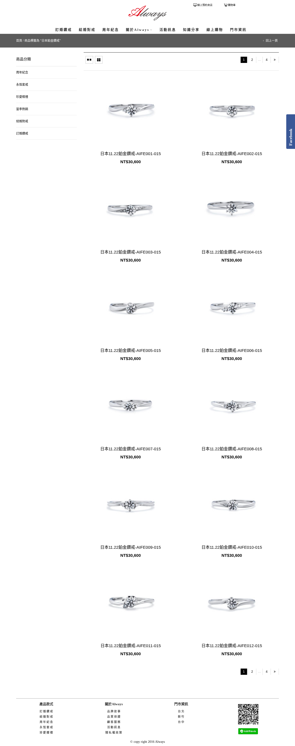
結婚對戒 (87, 30)
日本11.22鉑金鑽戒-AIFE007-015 (130, 449)
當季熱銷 (22, 109)
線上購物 (214, 30)
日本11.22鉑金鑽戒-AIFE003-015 (130, 252)
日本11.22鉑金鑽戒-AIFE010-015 (231, 547)
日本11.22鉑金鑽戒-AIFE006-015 (231, 350)
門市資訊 (238, 30)
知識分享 (191, 30)
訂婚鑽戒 (63, 30)
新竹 (181, 716)
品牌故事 (114, 711)
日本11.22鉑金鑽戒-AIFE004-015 (231, 252)
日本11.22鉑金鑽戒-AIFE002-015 (231, 153)
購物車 (232, 5)
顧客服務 (114, 722)
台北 (181, 711)
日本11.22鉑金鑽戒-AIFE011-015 (130, 645)
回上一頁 (272, 40)
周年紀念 (110, 30)
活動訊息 (167, 30)
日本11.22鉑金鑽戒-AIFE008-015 (231, 449)
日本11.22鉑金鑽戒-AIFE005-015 (130, 350)
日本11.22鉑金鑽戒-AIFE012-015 (231, 645)
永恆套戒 (22, 84)
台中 (181, 722)
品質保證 (114, 716)
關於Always (137, 30)
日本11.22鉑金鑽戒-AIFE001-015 (130, 153)
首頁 (19, 40)
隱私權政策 (114, 732)
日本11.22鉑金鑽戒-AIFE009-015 (130, 547)
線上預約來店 (204, 5)
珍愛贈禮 (22, 96)
